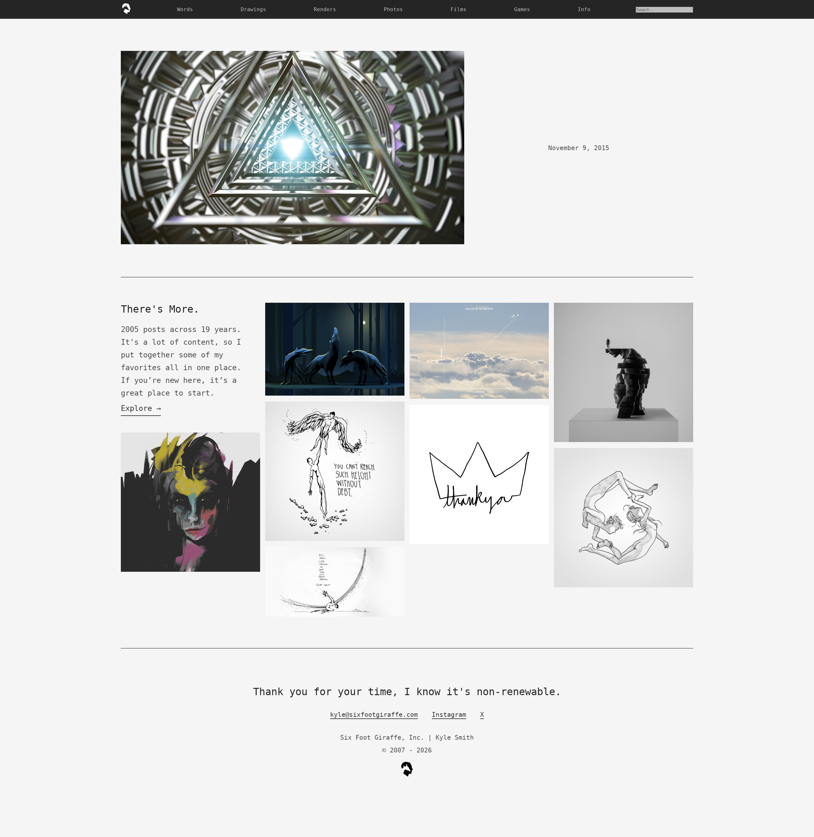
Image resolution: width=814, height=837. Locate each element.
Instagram (449, 714)
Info (584, 9)
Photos (393, 9)
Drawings (253, 9)
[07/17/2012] (334, 539)
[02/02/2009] (334, 615)
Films (458, 9)
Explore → (141, 408)
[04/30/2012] (334, 394)
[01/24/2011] (190, 570)
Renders (325, 9)
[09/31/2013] (479, 542)
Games (522, 9)
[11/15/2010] (479, 397)
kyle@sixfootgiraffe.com (374, 714)
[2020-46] (623, 440)
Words (185, 9)
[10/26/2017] (623, 586)
